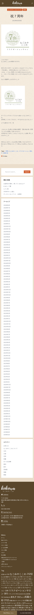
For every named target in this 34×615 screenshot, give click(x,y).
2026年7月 (7, 208)
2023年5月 (7, 308)
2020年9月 (7, 392)
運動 (26, 609)
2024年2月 (7, 284)
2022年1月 (7, 350)
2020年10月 (7, 390)
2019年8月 (7, 427)
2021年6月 (7, 369)
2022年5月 (7, 340)
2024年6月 (7, 274)
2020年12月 (7, 384)
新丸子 (16, 597)
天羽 (5, 456)
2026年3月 (7, 218)
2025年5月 (7, 245)
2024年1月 (7, 287)
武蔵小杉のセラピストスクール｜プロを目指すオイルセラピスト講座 (9, 559)
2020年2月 (7, 411)
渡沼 (5, 464)
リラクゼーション (24, 151)
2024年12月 (7, 258)
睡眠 (10, 607)
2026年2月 (7, 221)
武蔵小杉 (5, 153)
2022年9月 (7, 329)
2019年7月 (7, 429)
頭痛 (30, 609)
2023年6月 (7, 305)
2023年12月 (7, 289)
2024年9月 (7, 266)
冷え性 (21, 594)
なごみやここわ (13, 151)
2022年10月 (7, 326)
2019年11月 (7, 419)
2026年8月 (7, 205)
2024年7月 (7, 271)
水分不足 (28, 603)
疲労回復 (19, 605)
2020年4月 (7, 405)
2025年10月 (7, 231)
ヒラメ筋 (6, 189)
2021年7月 (7, 366)
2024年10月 (7, 263)
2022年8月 (7, 332)
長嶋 (5, 472)
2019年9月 (7, 424)
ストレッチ (23, 581)
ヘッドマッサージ (20, 585)
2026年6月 (7, 210)
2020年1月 (7, 413)
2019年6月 (7, 432)
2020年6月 (7, 400)
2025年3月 (7, 250)
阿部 (25, 9)
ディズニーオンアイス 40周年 (13, 194)
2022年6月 (7, 337)
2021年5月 (7, 371)
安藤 (5, 459)
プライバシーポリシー (6, 566)
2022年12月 (7, 321)
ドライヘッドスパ (12, 583)
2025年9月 (7, 234)
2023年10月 (7, 295)
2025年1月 (7, 255)
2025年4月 (7, 247)
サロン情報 (4, 550)
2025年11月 (7, 229)
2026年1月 (7, 223)
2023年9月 (7, 297)
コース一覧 (4, 542)
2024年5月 (7, 276)
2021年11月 (7, 355)
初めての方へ (4, 540)
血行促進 (21, 609)
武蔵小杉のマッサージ (17, 600)
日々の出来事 (7, 461)
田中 (5, 467)
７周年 (7, 151)
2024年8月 (7, 268)
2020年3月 (7, 408)
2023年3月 (7, 313)
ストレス (16, 581)
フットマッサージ (6, 585)
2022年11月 (7, 324)
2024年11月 (7, 260)
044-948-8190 (25, 613)
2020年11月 (7, 387)
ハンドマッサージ (26, 583)
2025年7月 (7, 239)
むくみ (18, 577)
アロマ (25, 577)
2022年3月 (7, 345)
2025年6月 (7, 242)
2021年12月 (7, 353)
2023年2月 (7, 316)
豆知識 (5, 469)
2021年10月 (7, 358)
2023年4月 (7, 311)
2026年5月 (7, 213)
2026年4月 (7, 216)
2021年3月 (7, 376)
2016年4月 (7, 434)
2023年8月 (7, 300)
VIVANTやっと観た (9, 191)
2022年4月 (7, 342)
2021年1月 (7, 382)
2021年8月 (7, 363)
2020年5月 (7, 403)
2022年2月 (7, 347)
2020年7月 (7, 398)
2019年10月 (7, 421)
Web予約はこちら (8, 613)
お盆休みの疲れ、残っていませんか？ (14, 183)
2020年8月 (7, 395)
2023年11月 (7, 292)
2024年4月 (7, 279)
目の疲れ (27, 605)
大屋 (5, 453)
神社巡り (23, 608)
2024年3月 (7, 281)
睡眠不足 (15, 607)
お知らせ (6, 446)
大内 (5, 451)
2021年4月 (7, 374)
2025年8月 (7, 237)
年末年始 (7, 597)
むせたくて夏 (7, 186)
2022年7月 (7, 334)
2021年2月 (7, 379)
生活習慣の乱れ (10, 605)
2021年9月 (7, 361)
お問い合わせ (4, 564)
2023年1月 (7, 318)
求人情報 (3, 555)
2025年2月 (7, 252)
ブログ (3, 552)
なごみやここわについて (15, 9)
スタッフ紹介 (4, 545)
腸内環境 (7, 609)
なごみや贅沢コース (8, 577)
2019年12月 (7, 416)
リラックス (13, 594)
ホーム (3, 537)
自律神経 (14, 610)
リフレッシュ (14, 588)
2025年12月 (7, 226)
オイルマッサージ (24, 579)
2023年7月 (7, 303)
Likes (5, 156)
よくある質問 (4, 547)
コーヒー (10, 581)
